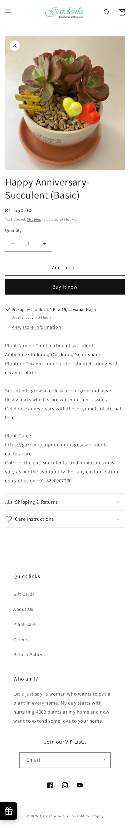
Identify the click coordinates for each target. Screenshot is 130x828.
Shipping (34, 219)
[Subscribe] (103, 760)
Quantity (13, 230)
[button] (8, 12)
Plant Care (24, 624)
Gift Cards (24, 594)
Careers (21, 640)
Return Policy (27, 655)
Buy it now (65, 287)
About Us (23, 609)
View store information (36, 327)
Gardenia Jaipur (54, 816)
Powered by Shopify (86, 816)
